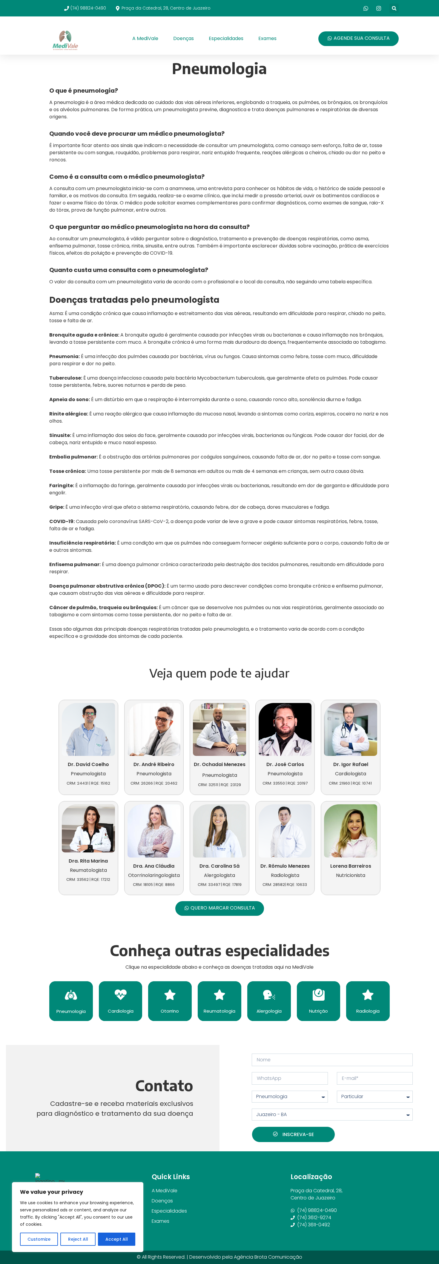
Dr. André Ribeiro (153, 764)
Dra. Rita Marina (88, 861)
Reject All (78, 1239)
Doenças (183, 38)
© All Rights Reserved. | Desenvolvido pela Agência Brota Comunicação (219, 1257)
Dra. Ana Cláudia (153, 866)
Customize (38, 1239)
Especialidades (226, 38)
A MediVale (145, 38)
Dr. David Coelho (88, 764)
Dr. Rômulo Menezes (285, 866)
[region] (77, 1217)
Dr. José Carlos (285, 764)
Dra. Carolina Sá (219, 866)
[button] (394, 8)
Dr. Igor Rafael (350, 764)
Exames (267, 38)
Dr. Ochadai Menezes (219, 764)
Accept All (116, 1239)
